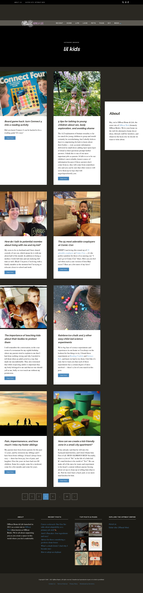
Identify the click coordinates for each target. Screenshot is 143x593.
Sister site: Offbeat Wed (35, 2)
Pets (93, 23)
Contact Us (52, 584)
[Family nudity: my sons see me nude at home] (95, 530)
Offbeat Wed (124, 125)
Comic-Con (80, 253)
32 (67, 496)
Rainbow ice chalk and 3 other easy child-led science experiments (74, 339)
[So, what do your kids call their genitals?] (81, 544)
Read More (10, 138)
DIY (109, 23)
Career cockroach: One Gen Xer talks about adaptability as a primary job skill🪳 (53, 527)
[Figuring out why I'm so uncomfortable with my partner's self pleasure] (81, 559)
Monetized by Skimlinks (87, 584)
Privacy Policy (74, 584)
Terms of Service (62, 584)
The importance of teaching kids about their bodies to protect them (22, 339)
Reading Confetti (76, 356)
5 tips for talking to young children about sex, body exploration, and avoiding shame (76, 125)
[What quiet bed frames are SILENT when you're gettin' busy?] (81, 530)
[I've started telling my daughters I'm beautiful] (95, 544)
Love (85, 23)
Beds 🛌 (118, 23)
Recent (59, 23)
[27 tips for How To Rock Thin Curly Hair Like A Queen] (95, 559)
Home (69, 23)
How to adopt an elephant (51, 552)
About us (18, 2)
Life (77, 23)
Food (101, 23)
